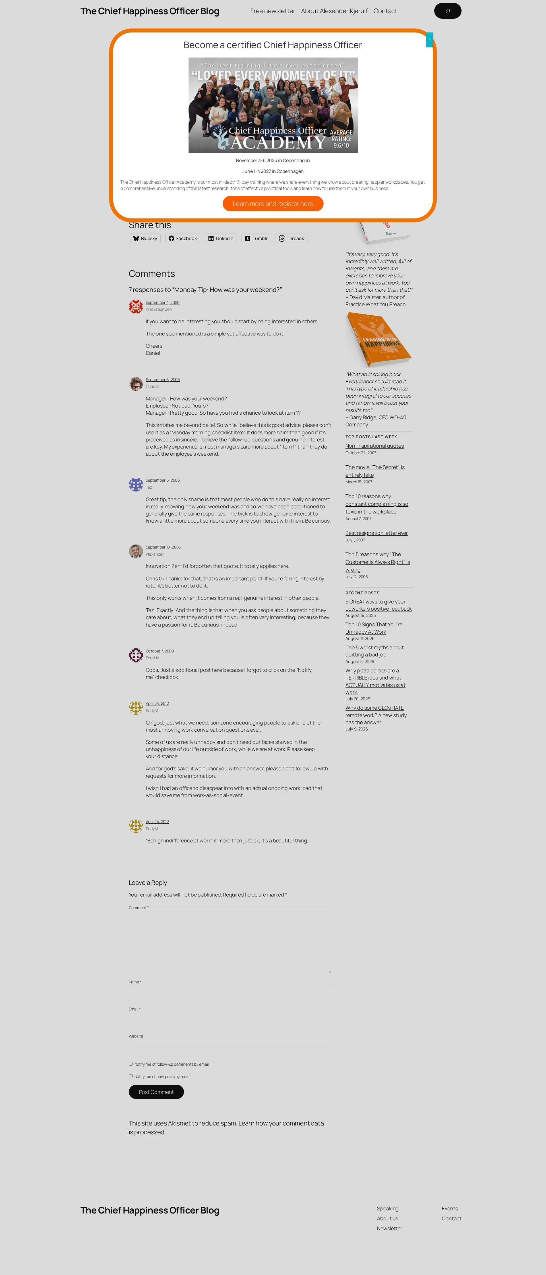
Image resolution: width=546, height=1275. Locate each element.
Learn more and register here (273, 203)
